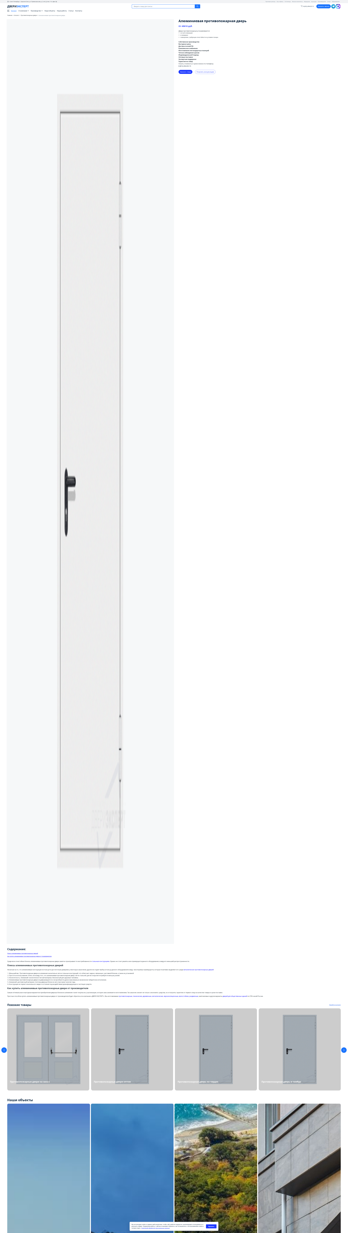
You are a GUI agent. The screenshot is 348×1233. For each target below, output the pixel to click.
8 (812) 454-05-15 (308, 6)
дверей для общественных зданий (235, 996)
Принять (211, 1226)
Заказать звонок (323, 6)
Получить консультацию (205, 72)
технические (137, 996)
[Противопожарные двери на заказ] (48, 1049)
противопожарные (125, 996)
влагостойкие (184, 996)
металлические (157, 996)
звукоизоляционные (171, 996)
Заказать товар (185, 72)
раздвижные (193, 996)
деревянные (147, 996)
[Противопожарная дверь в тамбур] (300, 1049)
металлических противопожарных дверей (199, 970)
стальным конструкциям (100, 961)
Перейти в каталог (335, 1005)
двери (18, 6)
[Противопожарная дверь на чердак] (216, 1049)
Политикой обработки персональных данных (155, 1228)
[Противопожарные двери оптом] (132, 1049)
